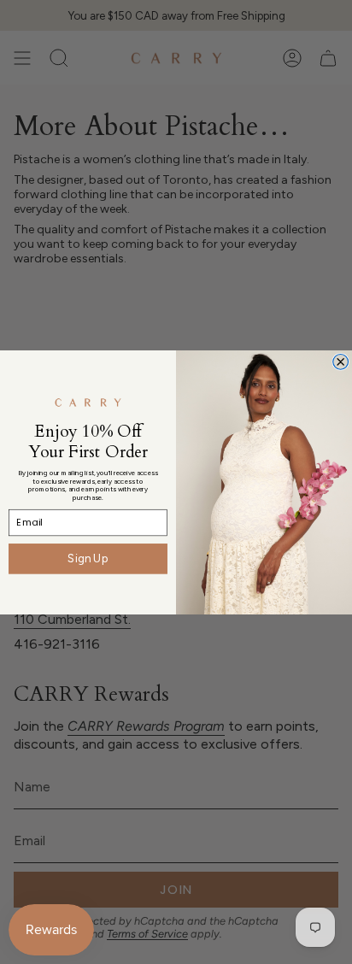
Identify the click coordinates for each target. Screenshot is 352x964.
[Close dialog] (341, 361)
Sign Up (87, 558)
